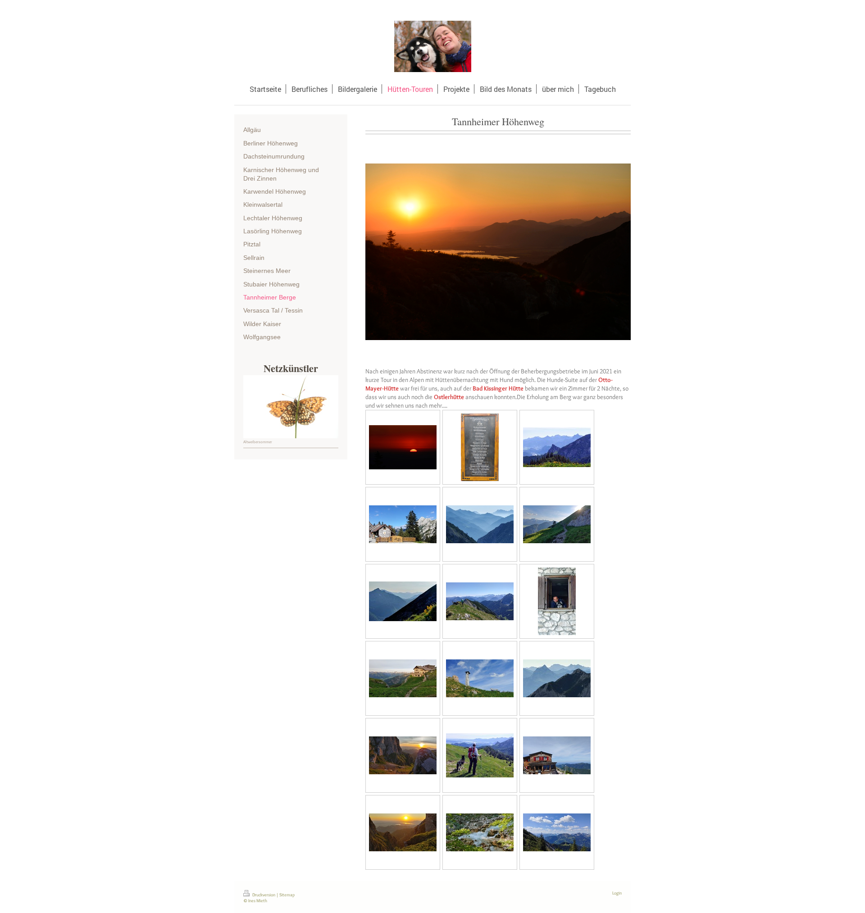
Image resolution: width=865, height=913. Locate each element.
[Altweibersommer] (290, 406)
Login (617, 892)
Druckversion (263, 894)
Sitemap (287, 894)
